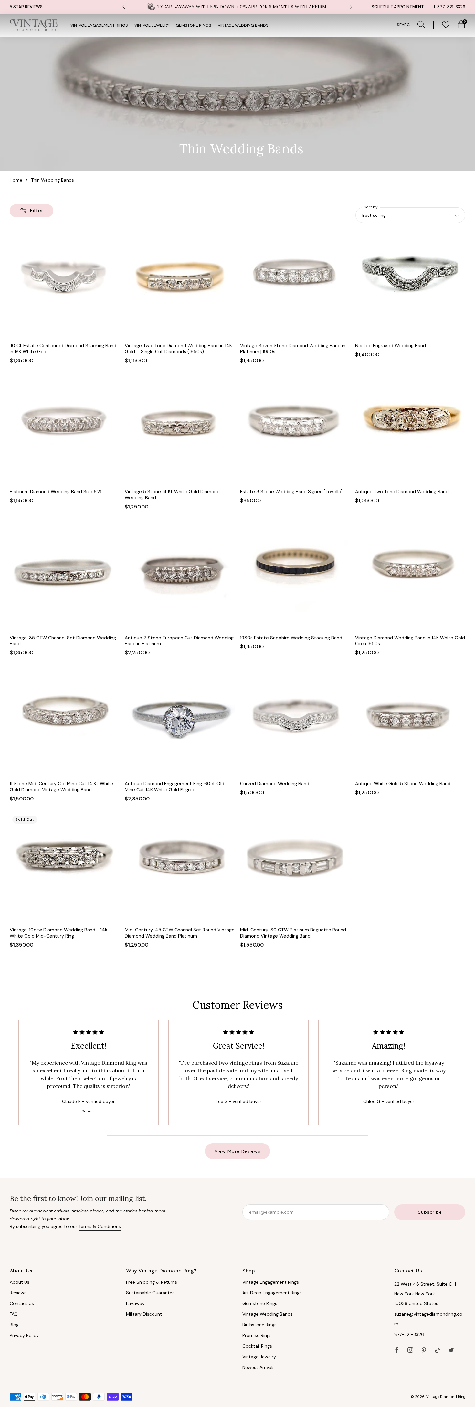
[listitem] (237, 7)
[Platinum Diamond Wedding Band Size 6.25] (65, 430)
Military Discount (144, 1314)
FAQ (14, 1314)
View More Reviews (237, 1151)
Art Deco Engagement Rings (272, 1293)
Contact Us (22, 1303)
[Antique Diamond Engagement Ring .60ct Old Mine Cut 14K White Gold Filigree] (180, 722)
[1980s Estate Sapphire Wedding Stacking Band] (295, 576)
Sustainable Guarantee (150, 1293)
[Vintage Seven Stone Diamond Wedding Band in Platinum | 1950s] (295, 284)
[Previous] (124, 7)
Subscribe (430, 1212)
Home (16, 180)
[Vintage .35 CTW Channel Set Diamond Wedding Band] (65, 576)
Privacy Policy (24, 1335)
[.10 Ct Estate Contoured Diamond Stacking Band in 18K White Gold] (65, 284)
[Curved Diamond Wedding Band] (295, 722)
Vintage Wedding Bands (243, 25)
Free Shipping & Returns (151, 1282)
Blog (14, 1325)
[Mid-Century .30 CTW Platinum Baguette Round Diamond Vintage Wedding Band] (295, 868)
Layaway (135, 1303)
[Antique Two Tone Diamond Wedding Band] (410, 430)
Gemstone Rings (193, 25)
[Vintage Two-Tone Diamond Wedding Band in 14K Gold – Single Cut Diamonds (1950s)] (180, 284)
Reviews (18, 1293)
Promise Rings (257, 1335)
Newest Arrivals (258, 1367)
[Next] (351, 7)
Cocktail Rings (257, 1346)
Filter (37, 210)
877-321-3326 (409, 1334)
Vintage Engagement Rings (99, 25)
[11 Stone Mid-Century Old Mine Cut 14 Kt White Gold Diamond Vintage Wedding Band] (65, 722)
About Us (19, 1282)
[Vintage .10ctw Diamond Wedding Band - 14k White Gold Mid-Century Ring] (65, 868)
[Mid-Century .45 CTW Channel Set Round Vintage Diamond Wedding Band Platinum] (180, 868)
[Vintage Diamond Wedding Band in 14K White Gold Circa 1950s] (410, 576)
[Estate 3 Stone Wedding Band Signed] (295, 430)
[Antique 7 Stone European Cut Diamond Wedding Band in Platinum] (180, 576)
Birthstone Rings (259, 1325)
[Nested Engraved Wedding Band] (410, 284)
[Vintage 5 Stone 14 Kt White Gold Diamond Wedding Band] (180, 430)
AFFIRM (317, 7)
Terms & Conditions (100, 1226)
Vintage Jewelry (151, 25)
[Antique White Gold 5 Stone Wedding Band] (410, 722)
